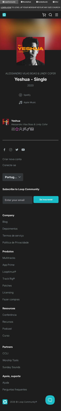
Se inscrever (46, 199)
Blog (5, 221)
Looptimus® (9, 271)
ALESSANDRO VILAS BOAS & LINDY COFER (30, 73)
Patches (7, 285)
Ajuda (6, 382)
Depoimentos (10, 228)
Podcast (7, 328)
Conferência (10, 314)
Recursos (8, 321)
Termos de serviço (13, 235)
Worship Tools (10, 360)
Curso (6, 335)
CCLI (5, 353)
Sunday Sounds (11, 367)
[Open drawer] (56, 15)
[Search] (50, 15)
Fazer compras (11, 299)
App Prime (8, 264)
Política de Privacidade (16, 242)
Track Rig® (9, 278)
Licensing (8, 292)
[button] (34, 129)
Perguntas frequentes (15, 389)
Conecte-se (9, 165)
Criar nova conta (12, 159)
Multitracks (9, 257)
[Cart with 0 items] (44, 15)
